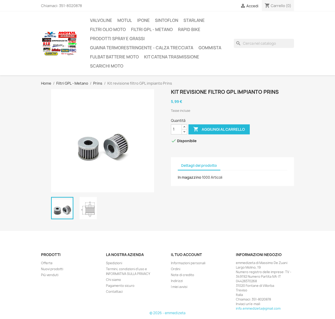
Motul (124, 20)
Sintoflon (166, 20)
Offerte (47, 263)
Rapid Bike (189, 29)
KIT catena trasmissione (171, 57)
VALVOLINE (101, 20)
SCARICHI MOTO (106, 66)
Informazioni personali (188, 263)
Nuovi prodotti (52, 269)
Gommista (209, 48)
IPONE (143, 20)
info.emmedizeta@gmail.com (258, 308)
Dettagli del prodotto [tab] (199, 165)
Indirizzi (177, 281)
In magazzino (189, 177)
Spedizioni (114, 263)
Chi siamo (113, 279)
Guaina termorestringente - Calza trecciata (141, 48)
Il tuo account (186, 254)
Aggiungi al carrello (219, 129)
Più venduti (49, 275)
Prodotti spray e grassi (117, 39)
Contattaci (114, 291)
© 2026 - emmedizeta (167, 313)
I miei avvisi (179, 287)
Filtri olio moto (108, 29)
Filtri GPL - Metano (152, 29)
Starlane (194, 20)
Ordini (175, 269)
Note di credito (182, 275)
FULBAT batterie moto (114, 57)
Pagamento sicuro (120, 285)
